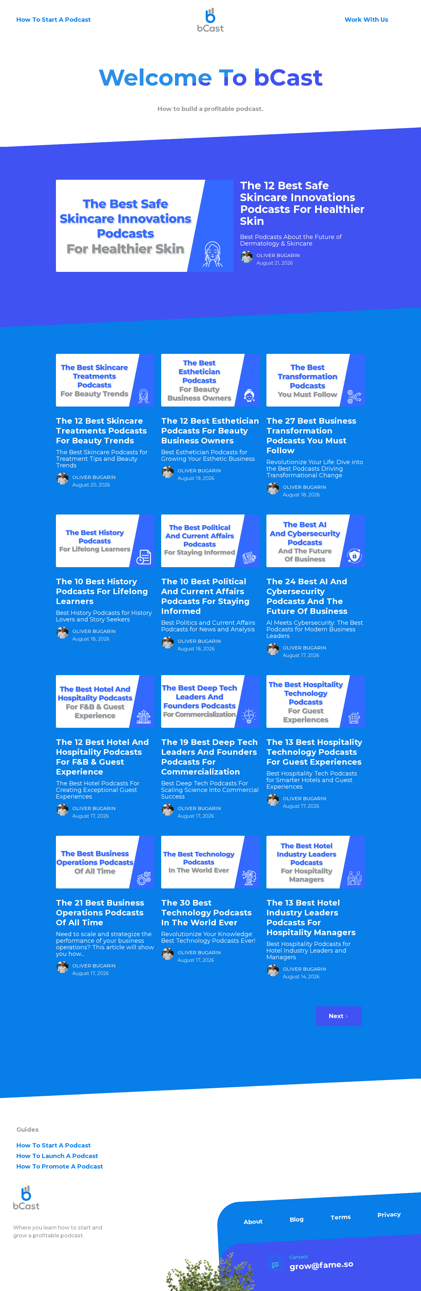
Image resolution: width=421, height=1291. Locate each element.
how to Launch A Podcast (57, 1156)
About (253, 1222)
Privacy (389, 1214)
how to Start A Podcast (53, 1145)
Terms (341, 1217)
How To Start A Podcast (53, 19)
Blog (296, 1220)
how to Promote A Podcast (59, 1166)
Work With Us (366, 19)
